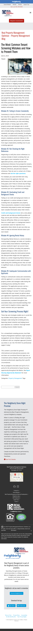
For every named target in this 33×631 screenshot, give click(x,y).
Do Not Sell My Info (11, 616)
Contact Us (16, 490)
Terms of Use (8, 615)
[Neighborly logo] (16, 1)
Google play (22, 605)
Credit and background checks (10, 213)
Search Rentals (7, 4)
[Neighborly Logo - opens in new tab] (17, 556)
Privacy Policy (16, 615)
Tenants (14, 4)
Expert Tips (26, 4)
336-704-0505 (19, 7)
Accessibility (24, 615)
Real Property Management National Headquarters (16, 494)
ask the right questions (18, 173)
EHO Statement (16, 498)
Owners (20, 4)
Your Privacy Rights (21, 616)
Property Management (15, 378)
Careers (16, 501)
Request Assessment (16, 21)
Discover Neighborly (16, 593)
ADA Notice (13, 530)
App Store (11, 605)
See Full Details (11, 459)
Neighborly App (16, 496)
